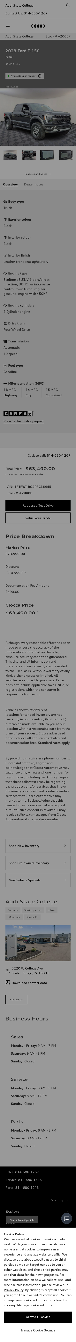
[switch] (66, 1218)
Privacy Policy (13, 1290)
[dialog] (38, 1285)
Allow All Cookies (38, 1317)
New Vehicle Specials (22, 1220)
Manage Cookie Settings (38, 1330)
